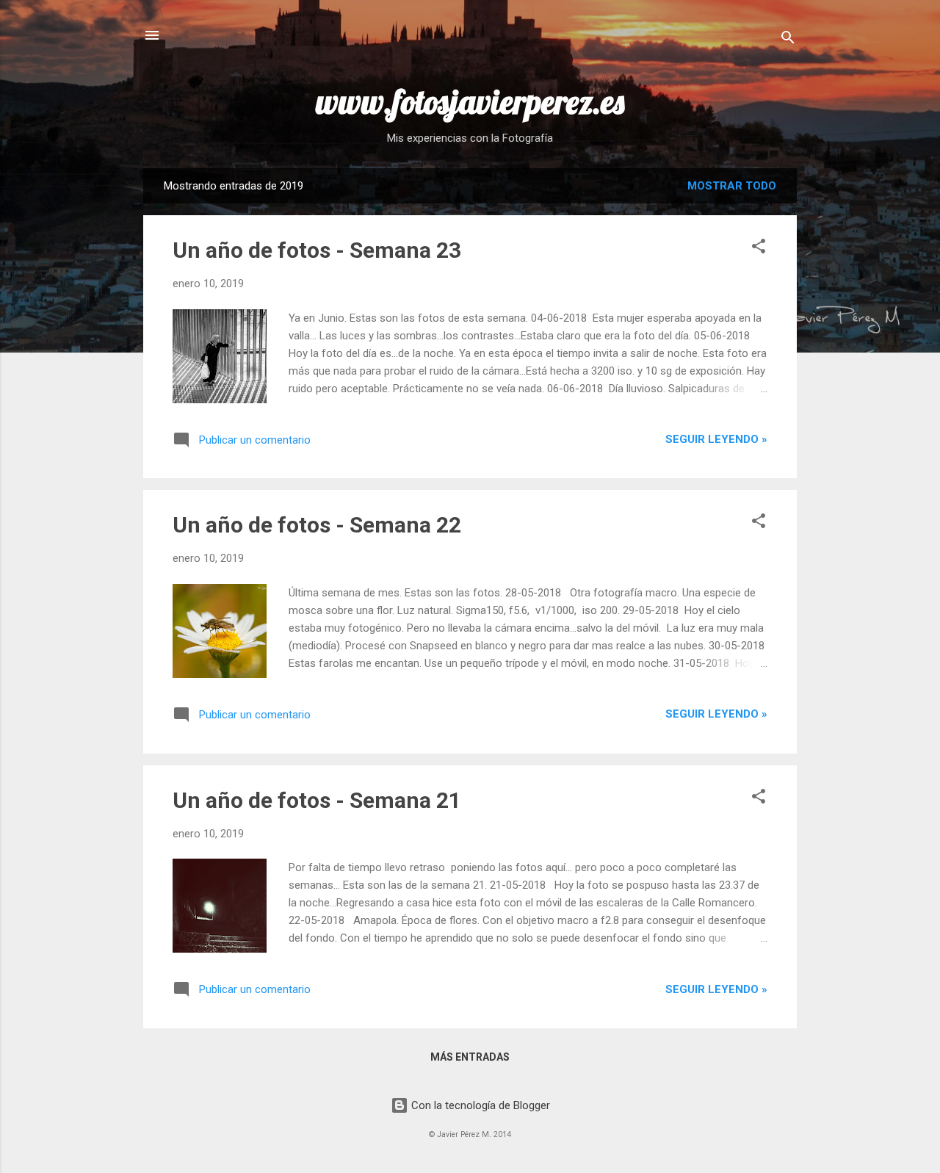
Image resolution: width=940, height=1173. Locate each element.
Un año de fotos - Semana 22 (317, 525)
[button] (758, 248)
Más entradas (470, 1057)
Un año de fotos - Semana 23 (317, 250)
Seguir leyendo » (716, 439)
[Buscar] (788, 40)
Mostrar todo (731, 185)
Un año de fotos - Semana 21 (317, 800)
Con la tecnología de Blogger (479, 1105)
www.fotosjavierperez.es (470, 101)
